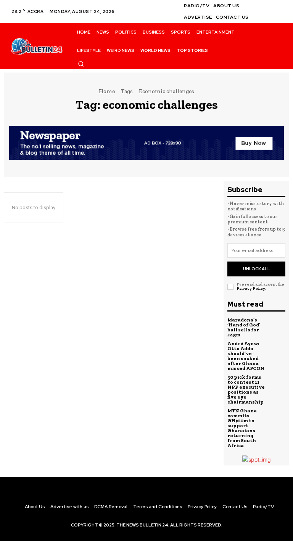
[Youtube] (279, 16)
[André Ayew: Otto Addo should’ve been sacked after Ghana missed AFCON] (276, 351)
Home (107, 91)
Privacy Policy (251, 288)
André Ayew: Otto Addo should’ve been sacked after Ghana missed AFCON (245, 356)
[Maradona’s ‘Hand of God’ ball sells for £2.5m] (276, 327)
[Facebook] (270, 6)
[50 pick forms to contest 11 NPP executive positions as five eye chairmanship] (276, 385)
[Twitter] (270, 16)
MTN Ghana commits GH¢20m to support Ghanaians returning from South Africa (242, 428)
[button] (81, 64)
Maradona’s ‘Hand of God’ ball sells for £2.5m (243, 327)
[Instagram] (279, 6)
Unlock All (256, 268)
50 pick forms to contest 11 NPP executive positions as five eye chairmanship (246, 389)
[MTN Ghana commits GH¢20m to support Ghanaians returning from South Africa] (276, 418)
